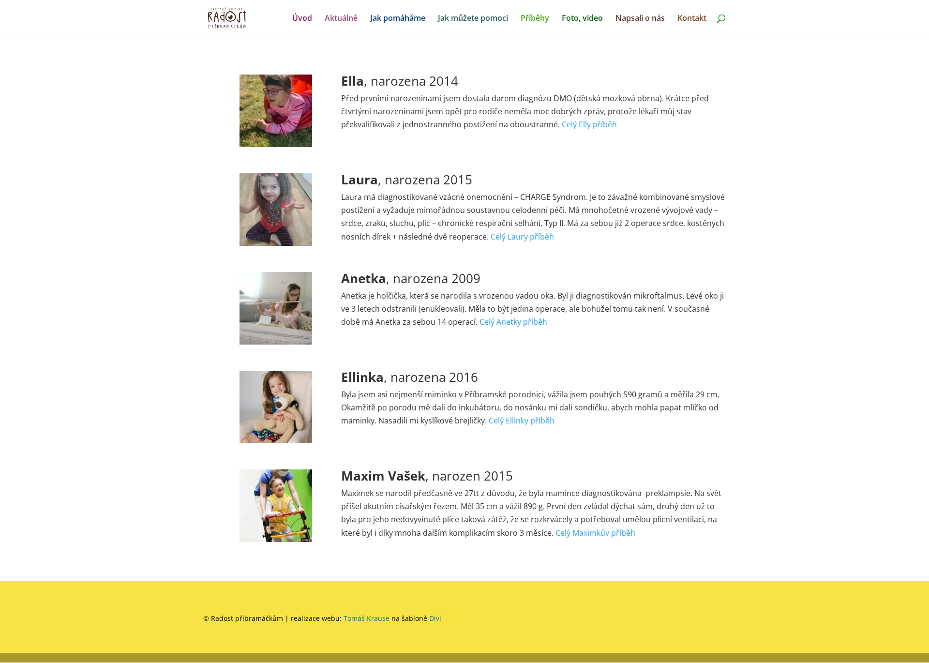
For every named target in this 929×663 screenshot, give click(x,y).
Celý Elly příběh (589, 124)
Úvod (302, 19)
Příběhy (535, 19)
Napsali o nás (640, 19)
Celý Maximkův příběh (595, 532)
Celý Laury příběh (522, 236)
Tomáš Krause (367, 618)
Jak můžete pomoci (473, 19)
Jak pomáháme (397, 19)
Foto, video (582, 19)
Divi (435, 618)
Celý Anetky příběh (513, 321)
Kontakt (691, 19)
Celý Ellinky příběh (521, 420)
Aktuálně (341, 19)
